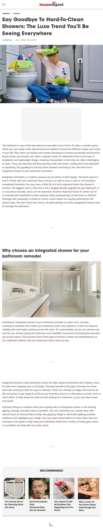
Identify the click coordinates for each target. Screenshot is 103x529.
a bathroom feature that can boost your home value (33, 340)
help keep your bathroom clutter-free (47, 421)
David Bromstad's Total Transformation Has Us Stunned (38, 506)
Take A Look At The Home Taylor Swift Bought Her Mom (87, 506)
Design (6, 13)
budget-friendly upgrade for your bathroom (73, 188)
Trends (16, 13)
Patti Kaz (8, 40)
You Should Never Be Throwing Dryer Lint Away (14, 505)
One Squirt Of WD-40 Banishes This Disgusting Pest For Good (63, 506)
